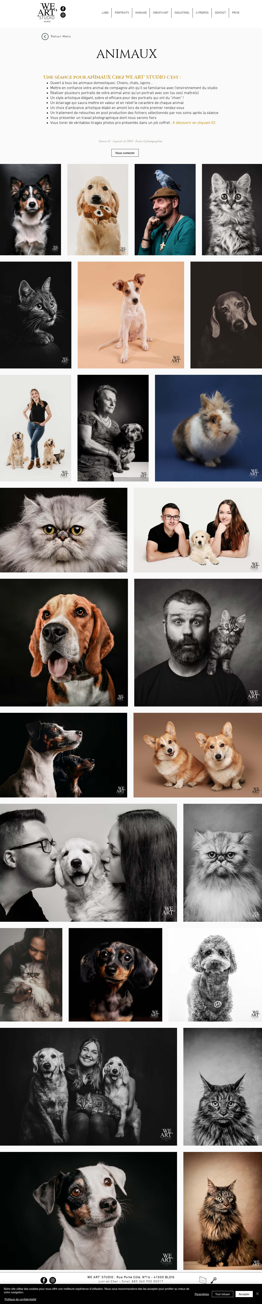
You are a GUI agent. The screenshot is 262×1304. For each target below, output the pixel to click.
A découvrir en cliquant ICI (194, 123)
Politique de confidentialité (20, 1299)
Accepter (244, 1294)
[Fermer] (257, 1294)
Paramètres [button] (202, 1294)
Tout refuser (222, 1294)
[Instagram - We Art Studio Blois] (63, 15)
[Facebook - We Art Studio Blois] (63, 8)
